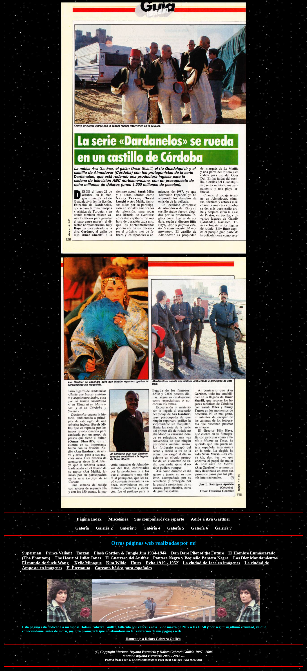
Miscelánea (118, 519)
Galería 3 (128, 528)
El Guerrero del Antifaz (127, 558)
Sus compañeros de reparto (159, 519)
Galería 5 (175, 528)
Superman (31, 553)
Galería (82, 528)
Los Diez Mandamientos (255, 558)
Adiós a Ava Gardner (210, 519)
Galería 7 (223, 528)
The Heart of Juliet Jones (78, 558)
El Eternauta (78, 567)
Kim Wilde (116, 563)
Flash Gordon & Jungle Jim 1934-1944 (130, 553)
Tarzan (82, 553)
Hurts (136, 563)
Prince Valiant (59, 553)
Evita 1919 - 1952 (162, 563)
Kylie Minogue (88, 563)
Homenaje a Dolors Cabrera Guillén (153, 639)
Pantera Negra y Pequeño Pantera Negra (191, 558)
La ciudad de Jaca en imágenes (211, 563)
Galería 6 (199, 528)
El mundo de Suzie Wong (45, 563)
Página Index (89, 519)
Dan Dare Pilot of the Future (197, 553)
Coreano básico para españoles (123, 567)
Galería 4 (151, 528)
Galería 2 (104, 528)
